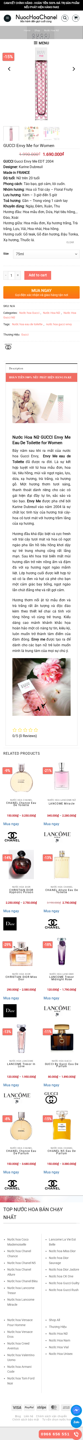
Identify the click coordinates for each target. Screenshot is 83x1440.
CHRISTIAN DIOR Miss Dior (21, 978)
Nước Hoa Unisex (61, 1354)
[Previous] (9, 68)
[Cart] (75, 18)
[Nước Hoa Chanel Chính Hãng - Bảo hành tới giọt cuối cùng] (36, 18)
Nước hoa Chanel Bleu (22, 1281)
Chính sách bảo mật (25, 1419)
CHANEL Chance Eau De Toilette (21, 804)
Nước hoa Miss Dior (62, 1251)
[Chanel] (12, 836)
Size (6, 253)
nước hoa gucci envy (59, 324)
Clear (70, 242)
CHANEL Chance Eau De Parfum (21, 1152)
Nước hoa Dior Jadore (64, 1269)
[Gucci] (51, 1097)
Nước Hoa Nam (59, 1340)
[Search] (64, 18)
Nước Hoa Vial (59, 1347)
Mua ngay (11, 824)
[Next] (73, 68)
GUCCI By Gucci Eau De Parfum (62, 1065)
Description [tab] (16, 368)
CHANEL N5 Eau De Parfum (62, 1152)
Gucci (25, 334)
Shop (37, 30)
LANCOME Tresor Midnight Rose (61, 978)
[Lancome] (57, 836)
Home (27, 30)
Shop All (54, 1320)
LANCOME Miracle (62, 804)
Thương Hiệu (58, 1327)
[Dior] (10, 923)
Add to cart (38, 275)
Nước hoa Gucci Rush (64, 1290)
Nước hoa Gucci (29, 312)
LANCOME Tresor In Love (21, 1065)
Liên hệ (28, 1416)
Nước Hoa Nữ (51, 30)
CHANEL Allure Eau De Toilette (61, 891)
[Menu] (7, 18)
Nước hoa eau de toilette (27, 324)
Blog (18, 1416)
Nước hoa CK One (61, 1276)
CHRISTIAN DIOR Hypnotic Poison (21, 891)
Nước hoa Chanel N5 (21, 1263)
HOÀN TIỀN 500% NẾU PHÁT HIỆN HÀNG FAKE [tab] (40, 377)
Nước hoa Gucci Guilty (64, 1283)
